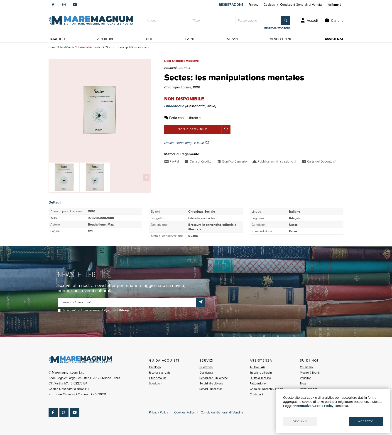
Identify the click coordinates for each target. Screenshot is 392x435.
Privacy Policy (158, 412)
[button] (146, 177)
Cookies (269, 4)
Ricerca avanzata (160, 372)
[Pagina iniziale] (91, 20)
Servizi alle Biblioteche (213, 378)
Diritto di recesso (260, 378)
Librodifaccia (66, 47)
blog (149, 39)
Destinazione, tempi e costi (184, 143)
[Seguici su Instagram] (64, 4)
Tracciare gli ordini (261, 372)
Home (52, 47)
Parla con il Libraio (183, 117)
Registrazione (231, 4)
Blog (303, 383)
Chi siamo (306, 367)
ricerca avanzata (277, 28)
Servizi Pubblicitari (211, 389)
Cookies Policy (184, 412)
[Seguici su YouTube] (74, 4)
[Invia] (200, 302)
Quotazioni (206, 367)
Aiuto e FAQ (257, 367)
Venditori (305, 378)
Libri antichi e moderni (90, 47)
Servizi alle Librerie (211, 383)
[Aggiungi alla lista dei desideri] (225, 129)
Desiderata (206, 372)
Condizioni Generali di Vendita (301, 4)
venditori (105, 39)
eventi (190, 39)
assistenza (334, 39)
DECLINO (300, 421)
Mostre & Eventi (310, 372)
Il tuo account (157, 378)
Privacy (253, 4)
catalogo (57, 39)
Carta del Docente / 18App (266, 389)
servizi (232, 39)
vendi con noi (281, 39)
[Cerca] (285, 20)
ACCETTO (366, 421)
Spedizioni (155, 383)
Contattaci (256, 394)
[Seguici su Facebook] (53, 4)
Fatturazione (258, 383)
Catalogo (155, 367)
